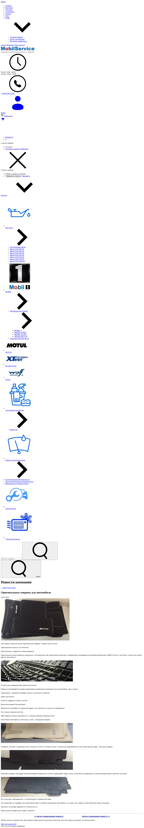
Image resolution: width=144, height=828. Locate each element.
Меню (3, 2)
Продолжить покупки (13, 176)
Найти (38, 576)
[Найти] (40, 551)
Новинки (10, 45)
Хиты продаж (19, 45)
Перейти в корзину (12, 149)
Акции (4, 45)
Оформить (24, 149)
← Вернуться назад (8, 588)
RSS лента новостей (8, 824)
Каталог (4, 195)
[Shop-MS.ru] (18, 53)
